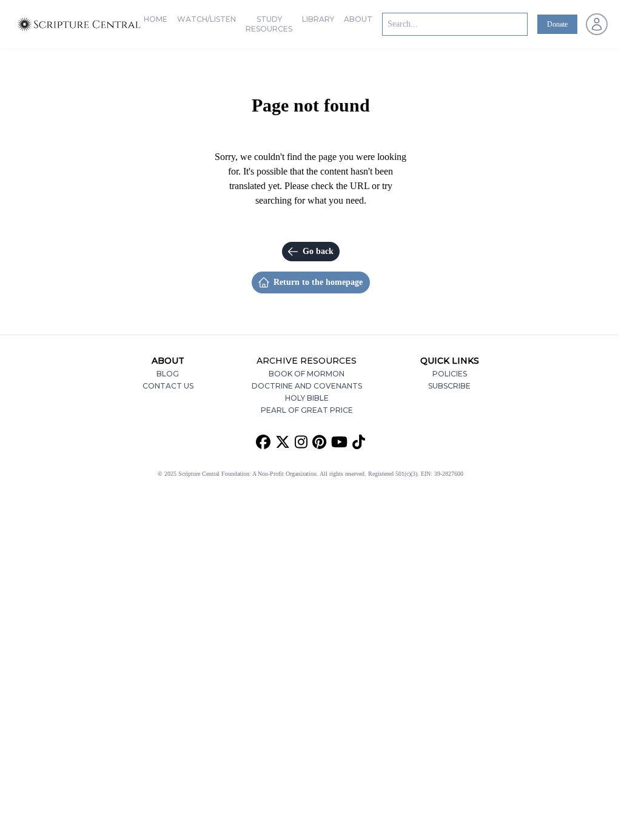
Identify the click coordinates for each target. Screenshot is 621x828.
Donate (557, 24)
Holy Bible (307, 397)
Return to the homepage (318, 282)
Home (155, 19)
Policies (449, 373)
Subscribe (449, 385)
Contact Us (168, 385)
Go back (318, 251)
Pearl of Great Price (307, 410)
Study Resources (269, 24)
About (358, 19)
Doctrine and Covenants (307, 385)
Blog (167, 373)
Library (318, 19)
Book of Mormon (306, 373)
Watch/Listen (206, 19)
